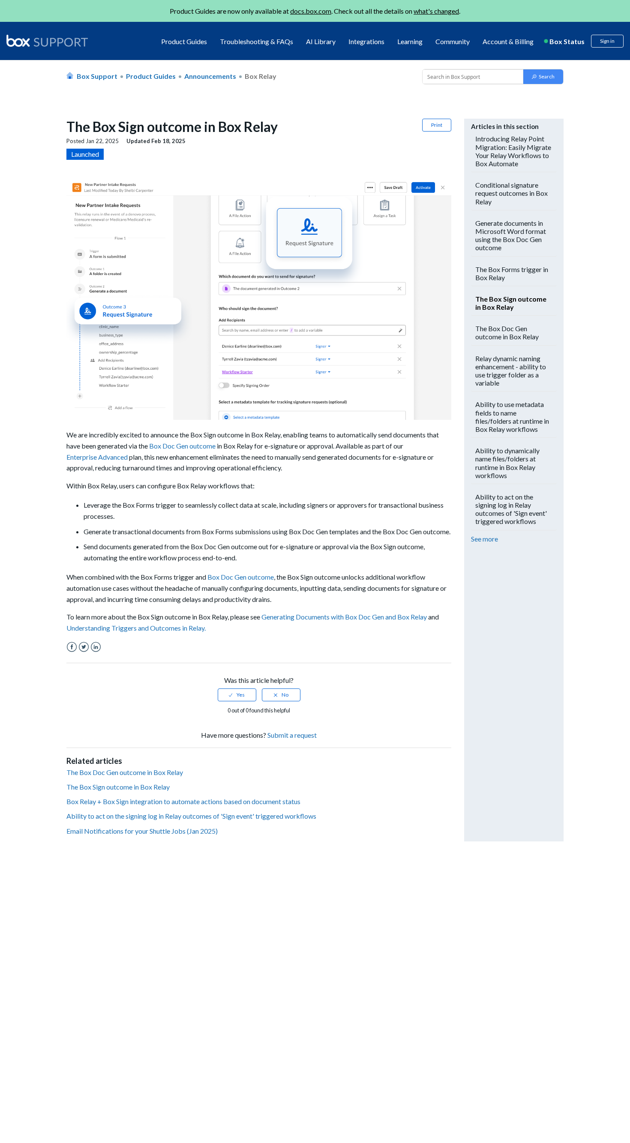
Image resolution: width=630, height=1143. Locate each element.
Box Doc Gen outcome (182, 446)
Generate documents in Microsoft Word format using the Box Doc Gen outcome (510, 235)
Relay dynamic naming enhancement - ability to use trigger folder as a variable (510, 370)
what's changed (436, 11)
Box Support (97, 76)
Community (452, 41)
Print (436, 125)
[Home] (47, 41)
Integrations (366, 41)
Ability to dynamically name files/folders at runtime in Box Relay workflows (507, 462)
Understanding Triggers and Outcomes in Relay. (136, 628)
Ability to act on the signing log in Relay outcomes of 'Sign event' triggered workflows (191, 816)
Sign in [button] (607, 41)
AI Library (321, 41)
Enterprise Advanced (97, 457)
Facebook (71, 647)
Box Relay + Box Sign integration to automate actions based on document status (183, 801)
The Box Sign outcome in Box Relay (118, 787)
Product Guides (184, 41)
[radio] (237, 694)
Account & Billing (508, 41)
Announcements (210, 76)
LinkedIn (95, 647)
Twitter (83, 647)
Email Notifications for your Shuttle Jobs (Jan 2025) (142, 831)
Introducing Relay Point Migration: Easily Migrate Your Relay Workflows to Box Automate (513, 151)
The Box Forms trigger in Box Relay (511, 273)
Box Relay (260, 76)
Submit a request (292, 735)
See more (484, 539)
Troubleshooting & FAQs (256, 41)
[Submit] (543, 76)
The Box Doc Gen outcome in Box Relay (124, 772)
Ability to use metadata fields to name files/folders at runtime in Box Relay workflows (512, 416)
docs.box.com (310, 11)
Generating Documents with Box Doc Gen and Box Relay (344, 617)
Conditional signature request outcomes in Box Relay (511, 193)
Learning (410, 41)
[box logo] (47, 41)
